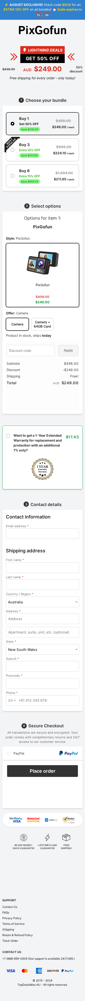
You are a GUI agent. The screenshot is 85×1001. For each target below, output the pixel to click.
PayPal (18, 753)
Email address (17, 526)
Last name (15, 577)
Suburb (12, 659)
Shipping (8, 929)
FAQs (5, 912)
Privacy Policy (11, 918)
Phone (12, 693)
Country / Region (20, 594)
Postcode (14, 675)
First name (15, 560)
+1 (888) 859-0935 (14, 958)
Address (13, 611)
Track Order (10, 940)
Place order (42, 771)
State (11, 641)
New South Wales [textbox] (22, 649)
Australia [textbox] (15, 602)
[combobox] (42, 602)
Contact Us (9, 907)
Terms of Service (13, 924)
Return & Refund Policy (17, 935)
